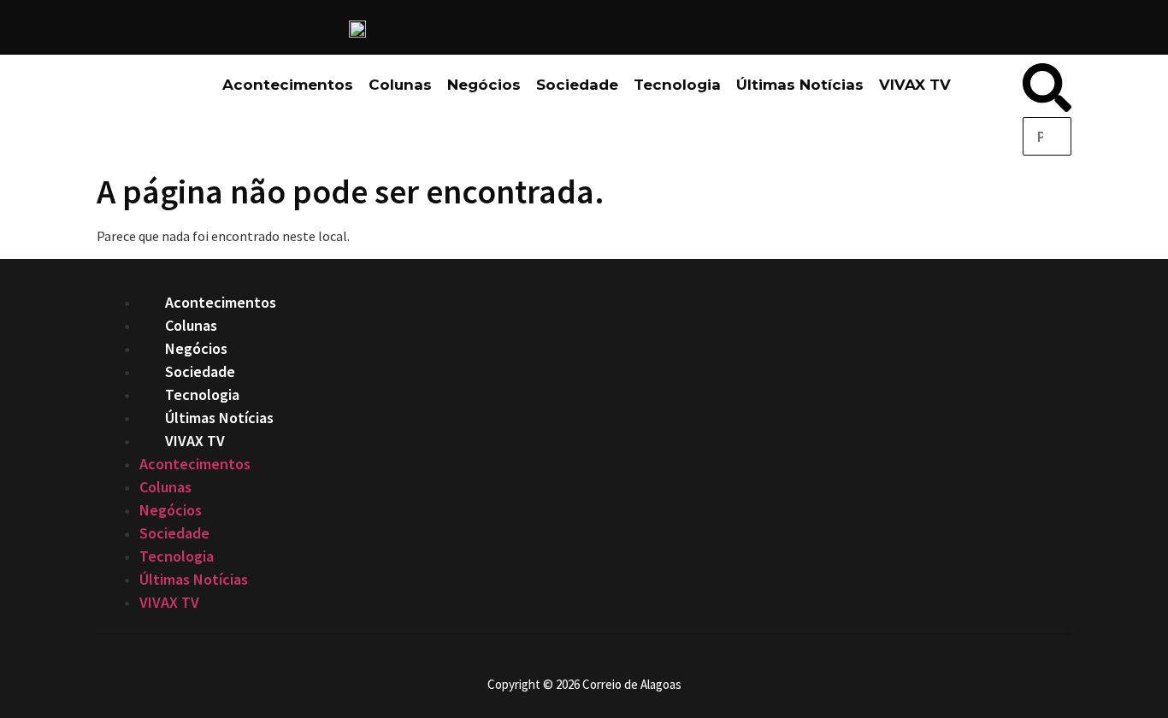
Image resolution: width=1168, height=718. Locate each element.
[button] (1047, 90)
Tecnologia (677, 84)
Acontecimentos (287, 84)
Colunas (400, 84)
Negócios (484, 84)
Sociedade (577, 84)
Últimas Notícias (800, 84)
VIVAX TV (915, 84)
